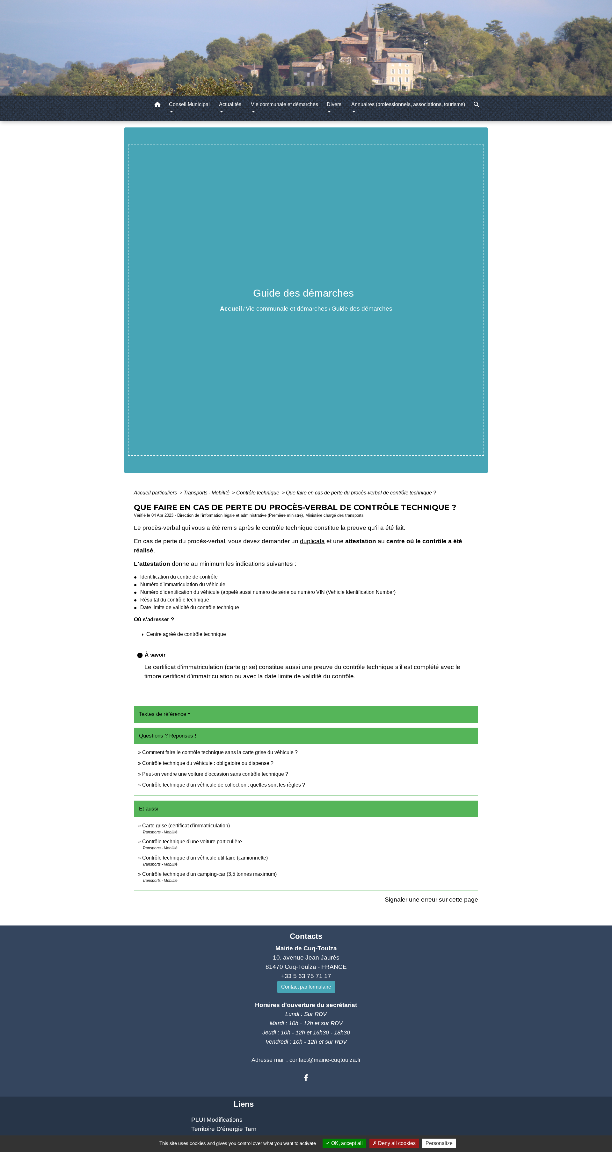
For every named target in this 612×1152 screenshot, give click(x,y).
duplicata (312, 541)
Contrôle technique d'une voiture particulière (192, 841)
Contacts (306, 936)
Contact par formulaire (306, 987)
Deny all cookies (396, 1143)
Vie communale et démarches (287, 308)
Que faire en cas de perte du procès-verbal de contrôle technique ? (361, 492)
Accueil (231, 308)
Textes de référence (162, 714)
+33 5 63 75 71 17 (306, 976)
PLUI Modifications (217, 1119)
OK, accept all (346, 1143)
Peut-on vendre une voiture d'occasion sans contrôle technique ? (215, 774)
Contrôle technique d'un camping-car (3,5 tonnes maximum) (209, 874)
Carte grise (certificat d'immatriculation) (186, 825)
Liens (244, 1104)
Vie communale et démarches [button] (284, 104)
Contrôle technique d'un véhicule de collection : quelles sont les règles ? (223, 785)
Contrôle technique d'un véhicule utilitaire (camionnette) (205, 857)
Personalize (439, 1143)
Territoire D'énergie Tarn (224, 1129)
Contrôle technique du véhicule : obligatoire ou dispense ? (207, 763)
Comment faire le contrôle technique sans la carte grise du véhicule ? (220, 752)
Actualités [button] (230, 104)
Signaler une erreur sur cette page (431, 899)
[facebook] (306, 1078)
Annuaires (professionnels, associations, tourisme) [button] (408, 104)
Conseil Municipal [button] (189, 104)
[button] (157, 105)
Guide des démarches (362, 308)
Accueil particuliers (156, 492)
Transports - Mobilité (207, 492)
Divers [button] (334, 104)
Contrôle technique (258, 492)
